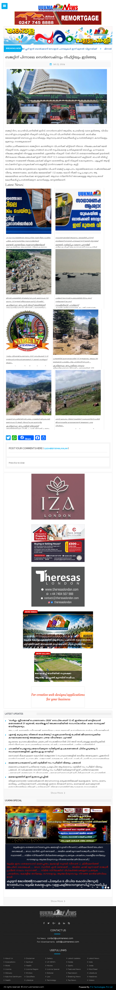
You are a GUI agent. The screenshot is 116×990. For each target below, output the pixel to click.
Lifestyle (29, 980)
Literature (93, 973)
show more (57, 793)
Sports (70, 966)
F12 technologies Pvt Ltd (101, 986)
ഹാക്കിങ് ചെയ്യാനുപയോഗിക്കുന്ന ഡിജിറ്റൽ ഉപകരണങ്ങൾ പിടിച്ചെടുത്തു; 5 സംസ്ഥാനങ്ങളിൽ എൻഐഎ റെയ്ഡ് (53, 750)
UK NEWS (51, 962)
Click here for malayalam (56, 448)
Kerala (70, 962)
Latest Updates (74, 958)
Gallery (50, 958)
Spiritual (29, 962)
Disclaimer (30, 958)
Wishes (29, 973)
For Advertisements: (46, 942)
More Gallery (43, 653)
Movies (50, 966)
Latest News (94, 958)
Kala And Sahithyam (13, 977)
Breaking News (74, 977)
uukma (8, 969)
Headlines (93, 977)
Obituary (8, 973)
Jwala (91, 966)
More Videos (31, 612)
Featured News (74, 969)
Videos (91, 980)
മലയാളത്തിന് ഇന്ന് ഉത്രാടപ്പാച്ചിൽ (28, 777)
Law (48, 977)
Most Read (93, 969)
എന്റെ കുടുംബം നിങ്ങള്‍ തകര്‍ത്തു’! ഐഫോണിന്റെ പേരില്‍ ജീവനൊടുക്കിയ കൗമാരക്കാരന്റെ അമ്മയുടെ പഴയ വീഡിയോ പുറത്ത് (54, 736)
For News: (41, 938)
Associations (10, 962)
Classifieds (30, 977)
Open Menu (5, 6)
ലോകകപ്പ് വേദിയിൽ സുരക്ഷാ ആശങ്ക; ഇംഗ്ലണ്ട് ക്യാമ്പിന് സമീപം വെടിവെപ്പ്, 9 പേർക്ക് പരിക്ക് (55, 676)
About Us (9, 958)
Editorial (50, 973)
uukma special (13, 800)
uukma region (32, 969)
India (91, 962)
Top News (72, 980)
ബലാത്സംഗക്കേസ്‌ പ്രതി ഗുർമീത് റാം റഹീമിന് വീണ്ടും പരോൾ (44, 763)
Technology (51, 980)
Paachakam (72, 973)
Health (28, 966)
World (7, 966)
